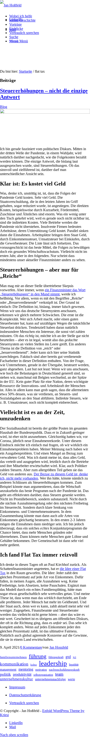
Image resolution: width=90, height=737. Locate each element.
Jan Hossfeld (58, 647)
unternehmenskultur (16, 679)
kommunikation (14, 664)
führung (37, 656)
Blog (3, 107)
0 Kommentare (31, 647)
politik (5, 674)
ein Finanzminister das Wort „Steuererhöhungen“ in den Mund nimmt (42, 292)
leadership (53, 663)
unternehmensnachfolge (50, 679)
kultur (33, 664)
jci (74, 657)
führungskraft (55, 657)
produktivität (22, 674)
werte (71, 679)
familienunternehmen (13, 657)
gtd (68, 657)
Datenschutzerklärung (25, 695)
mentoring (25, 669)
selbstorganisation (43, 674)
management (8, 669)
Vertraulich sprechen (24, 703)
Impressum (17, 687)
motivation (41, 669)
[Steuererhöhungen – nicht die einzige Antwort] (45, 112)
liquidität (73, 664)
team (59, 674)
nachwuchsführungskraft (64, 669)
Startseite (25, 71)
